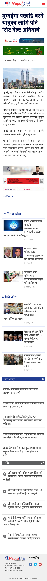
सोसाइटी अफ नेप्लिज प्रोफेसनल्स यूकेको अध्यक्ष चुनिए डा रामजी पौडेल (25, 506)
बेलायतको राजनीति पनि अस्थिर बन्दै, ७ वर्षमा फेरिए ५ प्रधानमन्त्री (33, 337)
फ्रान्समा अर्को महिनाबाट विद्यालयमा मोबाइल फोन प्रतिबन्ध (33, 277)
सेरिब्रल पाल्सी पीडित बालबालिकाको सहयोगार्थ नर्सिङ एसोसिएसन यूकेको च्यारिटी (22, 476)
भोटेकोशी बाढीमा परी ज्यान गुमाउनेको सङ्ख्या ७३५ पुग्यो (20, 391)
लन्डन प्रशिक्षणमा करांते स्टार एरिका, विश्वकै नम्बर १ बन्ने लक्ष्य (33, 360)
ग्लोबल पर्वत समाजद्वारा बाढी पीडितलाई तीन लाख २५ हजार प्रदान (23, 405)
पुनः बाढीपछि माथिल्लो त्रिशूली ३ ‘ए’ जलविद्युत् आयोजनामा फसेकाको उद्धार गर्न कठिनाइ (22, 420)
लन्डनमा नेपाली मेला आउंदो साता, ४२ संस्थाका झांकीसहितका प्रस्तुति (25, 492)
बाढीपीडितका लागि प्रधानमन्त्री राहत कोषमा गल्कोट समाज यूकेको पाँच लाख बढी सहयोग (22, 521)
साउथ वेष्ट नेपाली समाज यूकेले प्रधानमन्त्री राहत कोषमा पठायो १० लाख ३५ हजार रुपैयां (22, 451)
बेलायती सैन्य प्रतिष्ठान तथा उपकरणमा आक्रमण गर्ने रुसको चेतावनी (33, 254)
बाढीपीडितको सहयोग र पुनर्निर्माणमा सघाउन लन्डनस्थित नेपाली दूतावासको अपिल (23, 436)
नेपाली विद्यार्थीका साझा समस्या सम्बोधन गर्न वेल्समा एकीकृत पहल (24, 537)
